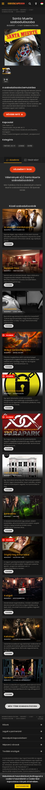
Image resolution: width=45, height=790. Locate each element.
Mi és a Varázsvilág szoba (17, 350)
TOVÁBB (8, 285)
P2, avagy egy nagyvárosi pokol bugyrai (20, 430)
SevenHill (8, 677)
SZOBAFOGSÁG (18, 394)
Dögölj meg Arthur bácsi (16, 554)
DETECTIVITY (17, 475)
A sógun (8, 595)
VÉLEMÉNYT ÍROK (22, 169)
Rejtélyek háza (11, 268)
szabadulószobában (10, 769)
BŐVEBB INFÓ (13, 114)
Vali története (11, 473)
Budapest (23, 10)
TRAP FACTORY (18, 271)
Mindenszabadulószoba (10, 10)
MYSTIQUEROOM (18, 230)
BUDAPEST (11, 25)
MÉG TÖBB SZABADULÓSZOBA (22, 706)
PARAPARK (16, 434)
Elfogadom (22, 786)
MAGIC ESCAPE (18, 353)
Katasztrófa (10, 309)
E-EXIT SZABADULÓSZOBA (28, 25)
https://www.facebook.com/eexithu (23, 130)
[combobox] (36, 3)
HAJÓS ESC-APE (18, 557)
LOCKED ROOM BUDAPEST (22, 639)
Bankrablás (10, 513)
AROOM (15, 516)
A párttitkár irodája (14, 391)
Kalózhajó (9, 636)
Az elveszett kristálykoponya (18, 227)
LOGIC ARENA (17, 312)
